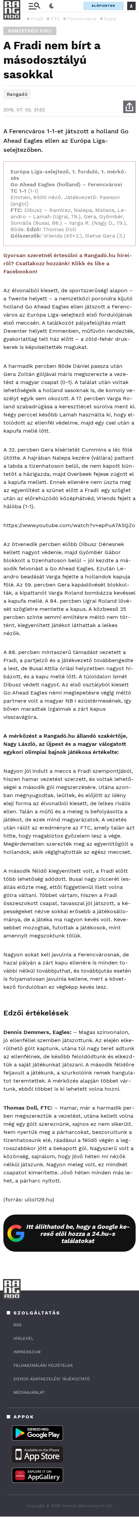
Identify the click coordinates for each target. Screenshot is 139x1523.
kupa (110, 18)
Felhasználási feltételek (43, 1365)
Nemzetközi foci (30, 30)
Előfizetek (103, 5)
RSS (17, 1325)
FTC (55, 18)
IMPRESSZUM (26, 1352)
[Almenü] (34, 6)
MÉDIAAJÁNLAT (29, 1392)
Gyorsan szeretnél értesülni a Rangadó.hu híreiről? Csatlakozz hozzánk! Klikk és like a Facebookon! (67, 263)
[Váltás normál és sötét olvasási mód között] (52, 6)
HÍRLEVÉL (23, 1338)
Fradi (37, 18)
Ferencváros (81, 18)
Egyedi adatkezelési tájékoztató (51, 1379)
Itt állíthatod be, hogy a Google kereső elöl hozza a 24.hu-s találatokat (78, 1233)
